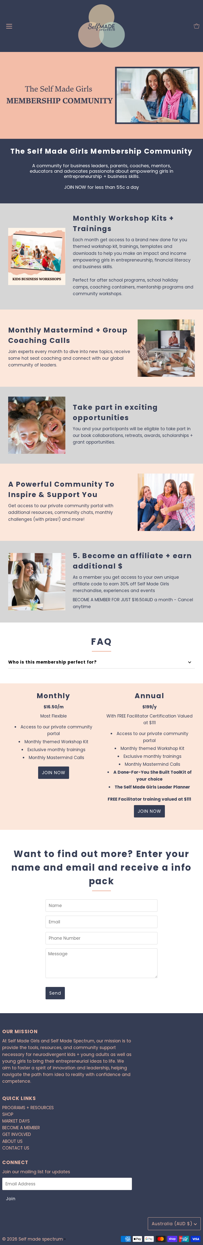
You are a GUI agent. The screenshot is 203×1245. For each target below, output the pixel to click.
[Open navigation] (9, 26)
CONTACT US (15, 1148)
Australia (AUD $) (173, 1224)
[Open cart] (196, 26)
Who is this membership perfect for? (52, 662)
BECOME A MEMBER (21, 1128)
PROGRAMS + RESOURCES (28, 1108)
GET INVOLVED (16, 1134)
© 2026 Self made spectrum (32, 1239)
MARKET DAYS (16, 1121)
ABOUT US (12, 1141)
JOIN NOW (53, 773)
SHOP (7, 1114)
